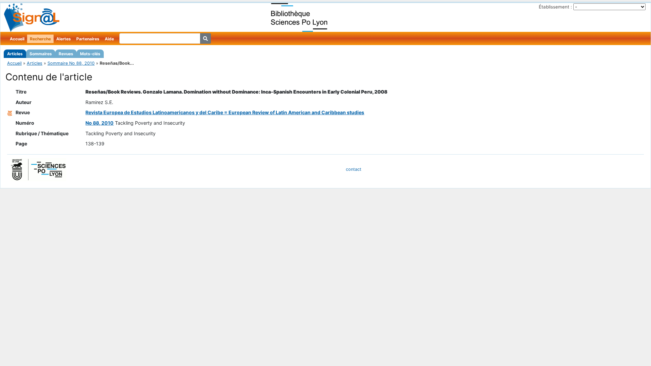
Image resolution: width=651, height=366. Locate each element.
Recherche (40, 38)
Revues (66, 53)
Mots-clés (90, 53)
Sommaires (40, 53)
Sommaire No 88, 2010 (71, 63)
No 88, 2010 (99, 123)
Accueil (17, 38)
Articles (15, 53)
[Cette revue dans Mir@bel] (10, 112)
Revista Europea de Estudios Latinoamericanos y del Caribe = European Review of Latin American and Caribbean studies (224, 112)
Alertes (63, 38)
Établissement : (555, 6)
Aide (109, 38)
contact (353, 169)
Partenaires (87, 38)
